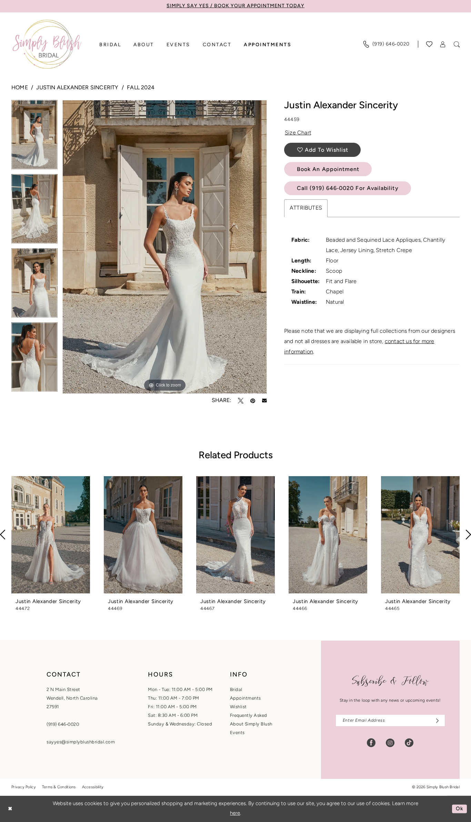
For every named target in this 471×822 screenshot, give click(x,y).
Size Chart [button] (298, 133)
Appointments (245, 698)
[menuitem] (386, 44)
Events (237, 733)
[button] (443, 44)
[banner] (46, 44)
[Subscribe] (435, 720)
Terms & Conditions (59, 787)
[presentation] (50, 534)
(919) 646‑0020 (63, 724)
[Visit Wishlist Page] (429, 44)
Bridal (236, 690)
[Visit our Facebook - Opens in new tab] (371, 743)
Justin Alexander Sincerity (77, 88)
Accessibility (93, 787)
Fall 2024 (140, 88)
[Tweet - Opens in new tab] (240, 400)
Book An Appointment (328, 169)
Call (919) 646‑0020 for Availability (348, 188)
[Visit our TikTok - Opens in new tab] (409, 743)
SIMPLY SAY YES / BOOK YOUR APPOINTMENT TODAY (235, 6)
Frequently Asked (248, 715)
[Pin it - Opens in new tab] (252, 400)
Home (19, 88)
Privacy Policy (23, 787)
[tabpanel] (34, 137)
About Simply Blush (251, 724)
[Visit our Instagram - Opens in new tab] (390, 743)
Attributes (306, 208)
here (235, 813)
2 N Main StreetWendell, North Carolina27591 (72, 698)
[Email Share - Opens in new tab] (264, 400)
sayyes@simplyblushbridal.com (81, 742)
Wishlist (238, 707)
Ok (459, 808)
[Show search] (457, 44)
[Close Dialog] (10, 809)
